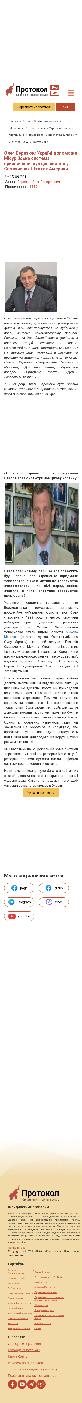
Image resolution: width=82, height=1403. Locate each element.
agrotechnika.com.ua (19, 1303)
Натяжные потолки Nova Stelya (49, 1317)
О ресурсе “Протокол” (25, 1343)
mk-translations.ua (18, 1318)
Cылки (37, 1328)
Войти (65, 107)
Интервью (17, 128)
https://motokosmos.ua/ (21, 1293)
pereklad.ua (40, 1282)
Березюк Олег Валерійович (39, 182)
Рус (55, 87)
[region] (41, 41)
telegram (24, 902)
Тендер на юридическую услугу (33, 1369)
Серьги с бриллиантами (21, 1272)
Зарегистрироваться (34, 107)
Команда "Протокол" (24, 1350)
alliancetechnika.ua (18, 1278)
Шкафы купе (41, 1305)
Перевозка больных (45, 1292)
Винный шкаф (42, 1272)
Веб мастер (14, 1288)
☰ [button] (70, 93)
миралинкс (14, 1283)
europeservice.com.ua (20, 1313)
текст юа (13, 1323)
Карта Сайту (17, 1356)
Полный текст (17, 1247)
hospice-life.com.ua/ (45, 1287)
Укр (54, 93)
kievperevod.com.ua (19, 1328)
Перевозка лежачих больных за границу (49, 1299)
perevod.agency (16, 1308)
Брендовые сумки (44, 1310)
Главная (16, 121)
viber (58, 902)
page (24, 888)
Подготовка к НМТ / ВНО (48, 1277)
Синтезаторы (15, 1298)
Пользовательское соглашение (32, 1375)
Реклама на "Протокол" (26, 1363)
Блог (30, 121)
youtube (24, 916)
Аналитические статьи (54, 121)
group (58, 888)
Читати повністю (41, 793)
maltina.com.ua (42, 1323)
